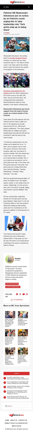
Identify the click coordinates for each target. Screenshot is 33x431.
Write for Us (16, 426)
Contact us (22, 420)
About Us (13, 420)
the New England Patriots (18, 58)
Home (7, 420)
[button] (28, 7)
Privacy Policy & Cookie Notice (16, 423)
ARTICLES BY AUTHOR (12, 283)
